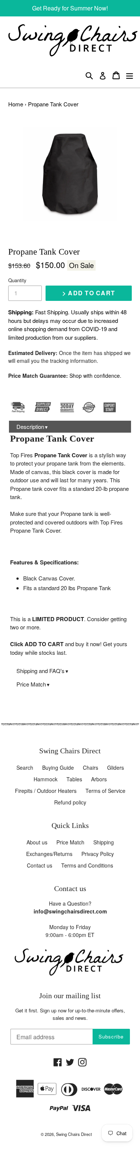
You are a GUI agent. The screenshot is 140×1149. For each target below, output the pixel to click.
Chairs (90, 767)
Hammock (45, 779)
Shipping (103, 842)
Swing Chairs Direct (74, 1134)
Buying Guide (58, 767)
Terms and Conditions (87, 865)
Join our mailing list (70, 996)
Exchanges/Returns (49, 853)
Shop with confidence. (95, 375)
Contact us (39, 865)
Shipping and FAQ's (42, 671)
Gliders (115, 767)
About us (37, 842)
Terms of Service (105, 790)
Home (15, 104)
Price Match (33, 684)
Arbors (99, 779)
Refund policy (70, 802)
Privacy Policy (97, 853)
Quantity (17, 280)
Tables (74, 779)
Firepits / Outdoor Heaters (46, 790)
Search (24, 767)
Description (32, 426)
